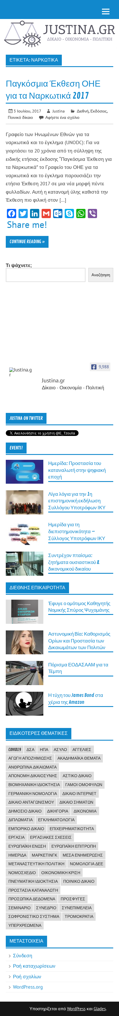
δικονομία (85, 811)
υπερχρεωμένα (24, 925)
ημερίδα (17, 855)
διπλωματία (20, 819)
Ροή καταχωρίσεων (34, 966)
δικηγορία (57, 811)
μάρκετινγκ (44, 855)
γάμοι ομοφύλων (83, 784)
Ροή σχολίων (27, 976)
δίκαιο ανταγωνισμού (31, 802)
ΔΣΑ (30, 749)
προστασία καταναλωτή (33, 890)
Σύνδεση (22, 955)
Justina (59, 111)
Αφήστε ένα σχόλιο (62, 117)
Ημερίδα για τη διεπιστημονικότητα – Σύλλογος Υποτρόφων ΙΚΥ (76, 531)
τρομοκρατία (79, 916)
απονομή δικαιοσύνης (32, 775)
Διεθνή (83, 111)
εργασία (16, 837)
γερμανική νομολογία (32, 793)
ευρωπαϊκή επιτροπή (73, 846)
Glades (100, 1008)
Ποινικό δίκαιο (20, 117)
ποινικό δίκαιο (78, 881)
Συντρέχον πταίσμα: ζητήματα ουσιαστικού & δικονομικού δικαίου (73, 562)
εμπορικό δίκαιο (26, 828)
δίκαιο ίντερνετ (79, 793)
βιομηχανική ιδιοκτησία (34, 784)
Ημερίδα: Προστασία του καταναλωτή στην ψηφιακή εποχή (77, 470)
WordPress (76, 1008)
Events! (16, 448)
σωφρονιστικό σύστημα (33, 916)
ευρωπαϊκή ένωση (27, 846)
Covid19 (14, 749)
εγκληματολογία (56, 819)
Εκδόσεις (98, 111)
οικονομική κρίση (60, 872)
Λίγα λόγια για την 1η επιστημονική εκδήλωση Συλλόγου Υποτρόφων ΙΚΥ (76, 501)
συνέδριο (46, 907)
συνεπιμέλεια (77, 907)
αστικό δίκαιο (77, 775)
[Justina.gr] (21, 372)
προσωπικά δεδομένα (31, 898)
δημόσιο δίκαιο (25, 811)
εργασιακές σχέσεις (51, 837)
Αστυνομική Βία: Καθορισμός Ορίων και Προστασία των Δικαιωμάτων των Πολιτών (79, 641)
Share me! (27, 224)
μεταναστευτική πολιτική (36, 863)
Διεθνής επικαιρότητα (37, 588)
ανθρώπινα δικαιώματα (32, 767)
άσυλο (60, 749)
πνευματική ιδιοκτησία (33, 881)
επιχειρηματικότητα (72, 828)
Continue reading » (27, 242)
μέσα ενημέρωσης (83, 855)
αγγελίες (81, 749)
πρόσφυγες (73, 898)
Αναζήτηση (101, 275)
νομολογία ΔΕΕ (86, 863)
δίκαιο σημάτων (76, 802)
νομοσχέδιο (22, 872)
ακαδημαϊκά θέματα (79, 758)
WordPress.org (28, 987)
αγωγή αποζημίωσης (30, 758)
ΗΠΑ (44, 749)
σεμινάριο (19, 907)
